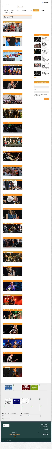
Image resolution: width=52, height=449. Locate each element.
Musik (12, 10)
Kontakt (42, 10)
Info (31, 10)
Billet (18, 10)
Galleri (36, 10)
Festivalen (24, 10)
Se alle (35, 77)
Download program (8, 12)
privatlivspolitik (37, 95)
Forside (6, 10)
